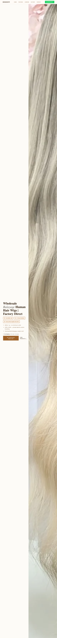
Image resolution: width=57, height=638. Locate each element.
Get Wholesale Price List (11, 338)
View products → (23, 338)
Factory (33, 2)
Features (20, 2)
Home (15, 2)
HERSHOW (6, 2)
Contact (39, 2)
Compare (27, 2)
